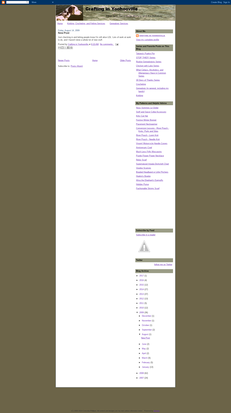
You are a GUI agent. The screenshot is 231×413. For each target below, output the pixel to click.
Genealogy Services (119, 23)
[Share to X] (65, 47)
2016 (141, 280)
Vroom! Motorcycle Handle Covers (151, 143)
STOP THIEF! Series (145, 57)
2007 (141, 378)
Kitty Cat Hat (142, 116)
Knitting (139, 95)
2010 (141, 308)
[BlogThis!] (62, 47)
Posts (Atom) (77, 66)
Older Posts (125, 60)
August (145, 334)
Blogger (156, 411)
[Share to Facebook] (68, 47)
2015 (141, 285)
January (146, 367)
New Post (63, 32)
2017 (141, 275)
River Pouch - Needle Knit (148, 139)
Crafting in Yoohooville (152, 35)
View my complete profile (147, 40)
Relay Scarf (141, 160)
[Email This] (59, 47)
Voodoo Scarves (143, 168)
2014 (141, 289)
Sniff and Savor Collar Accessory (151, 112)
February (146, 362)
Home (60, 23)
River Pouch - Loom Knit (147, 135)
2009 (141, 312)
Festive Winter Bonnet (146, 120)
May (144, 348)
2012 (141, 298)
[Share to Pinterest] (71, 47)
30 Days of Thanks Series (148, 80)
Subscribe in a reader (145, 235)
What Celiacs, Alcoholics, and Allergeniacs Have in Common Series (151, 73)
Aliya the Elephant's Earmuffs (149, 180)
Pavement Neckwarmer (146, 124)
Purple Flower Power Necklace (150, 156)
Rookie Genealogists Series (148, 62)
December (147, 316)
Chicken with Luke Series (147, 66)
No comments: (107, 44)
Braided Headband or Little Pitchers (152, 172)
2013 (141, 294)
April (144, 353)
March (145, 358)
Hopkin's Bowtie (143, 176)
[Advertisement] (152, 209)
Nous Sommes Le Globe (147, 108)
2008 (141, 373)
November (147, 320)
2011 (141, 303)
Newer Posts (64, 60)
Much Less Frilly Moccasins (149, 151)
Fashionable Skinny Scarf (148, 188)
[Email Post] (116, 44)
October (146, 325)
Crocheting (141, 84)
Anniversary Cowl (144, 147)
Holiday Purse (142, 184)
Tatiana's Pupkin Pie (145, 53)
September (147, 330)
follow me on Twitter (163, 264)
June (144, 344)
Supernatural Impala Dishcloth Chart (152, 164)
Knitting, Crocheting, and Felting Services (86, 23)
